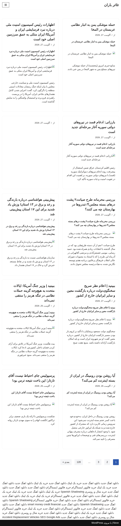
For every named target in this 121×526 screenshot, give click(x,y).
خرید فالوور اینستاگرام (84, 487)
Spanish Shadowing (72, 491)
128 (79, 462)
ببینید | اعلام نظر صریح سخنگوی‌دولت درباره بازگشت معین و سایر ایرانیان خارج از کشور (91, 290)
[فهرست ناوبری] (5, 4)
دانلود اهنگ (65, 500)
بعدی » (66, 462)
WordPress (97, 523)
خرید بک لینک (74, 483)
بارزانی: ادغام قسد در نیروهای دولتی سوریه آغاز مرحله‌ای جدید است (93, 127)
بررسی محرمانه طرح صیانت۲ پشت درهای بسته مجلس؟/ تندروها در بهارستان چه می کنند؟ (91, 204)
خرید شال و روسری (96, 491)
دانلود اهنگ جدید (110, 483)
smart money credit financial (44, 504)
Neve (116, 523)
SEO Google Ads (50, 517)
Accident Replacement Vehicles (20, 517)
